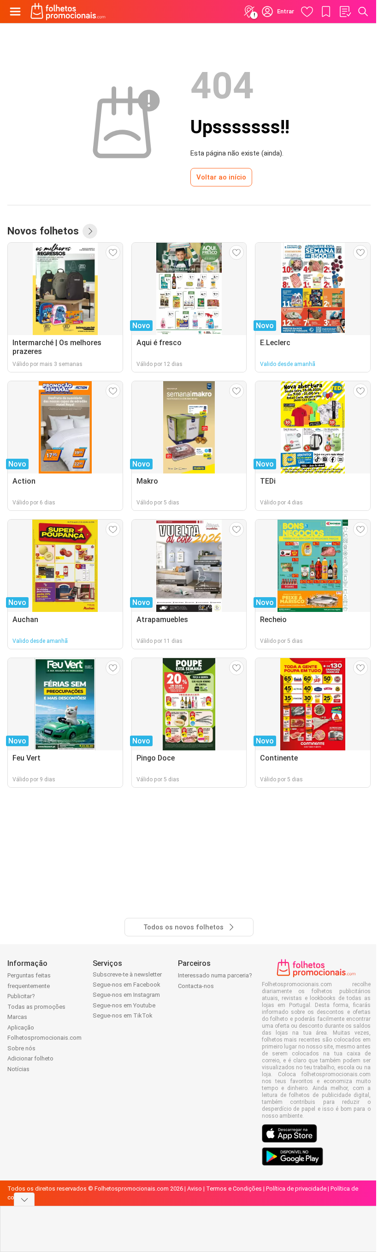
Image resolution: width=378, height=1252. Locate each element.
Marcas (17, 1016)
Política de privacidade (296, 1188)
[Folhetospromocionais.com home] (68, 11)
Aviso (194, 1188)
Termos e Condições (234, 1188)
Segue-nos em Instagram (126, 994)
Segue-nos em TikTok (123, 1015)
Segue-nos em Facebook (126, 984)
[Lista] (344, 11)
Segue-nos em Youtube (124, 1005)
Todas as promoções (36, 1006)
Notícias (18, 1069)
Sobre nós (21, 1048)
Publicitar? (21, 996)
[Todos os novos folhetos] (90, 231)
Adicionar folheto (30, 1058)
